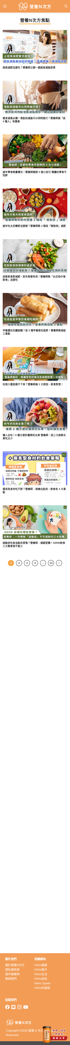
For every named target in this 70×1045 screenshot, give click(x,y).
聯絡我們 (11, 978)
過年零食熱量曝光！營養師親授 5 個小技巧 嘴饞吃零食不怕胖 (35, 174)
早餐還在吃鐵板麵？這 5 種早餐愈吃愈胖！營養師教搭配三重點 (34, 332)
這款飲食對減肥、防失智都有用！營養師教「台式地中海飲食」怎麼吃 (34, 278)
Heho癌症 (40, 978)
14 (51, 562)
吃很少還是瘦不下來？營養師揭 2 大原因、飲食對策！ (33, 384)
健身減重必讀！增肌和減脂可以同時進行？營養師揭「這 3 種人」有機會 (34, 120)
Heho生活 (40, 974)
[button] (5, 6)
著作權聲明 (12, 974)
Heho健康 (40, 965)
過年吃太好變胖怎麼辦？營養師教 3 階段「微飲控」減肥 (34, 226)
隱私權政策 (12, 969)
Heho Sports (42, 983)
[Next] (59, 563)
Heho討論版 (42, 987)
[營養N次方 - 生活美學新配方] (35, 6)
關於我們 (11, 959)
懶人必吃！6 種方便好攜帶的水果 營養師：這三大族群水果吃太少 (34, 437)
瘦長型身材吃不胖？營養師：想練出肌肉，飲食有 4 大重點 (34, 491)
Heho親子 (40, 969)
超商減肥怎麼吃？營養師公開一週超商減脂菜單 (29, 67)
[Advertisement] (35, 610)
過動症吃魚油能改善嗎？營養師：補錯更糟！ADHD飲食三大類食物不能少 (34, 544)
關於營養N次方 (15, 965)
